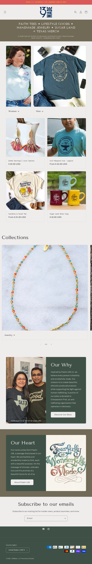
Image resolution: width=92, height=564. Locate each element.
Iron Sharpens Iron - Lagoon (61, 161)
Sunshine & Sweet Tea (17, 214)
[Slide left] (40, 344)
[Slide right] (51, 344)
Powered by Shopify (27, 558)
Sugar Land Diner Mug (59, 214)
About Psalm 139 (22, 482)
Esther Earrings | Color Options (21, 161)
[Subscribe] (64, 518)
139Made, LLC (16, 558)
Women (13, 111)
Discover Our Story (63, 415)
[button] (5, 12)
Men (38, 111)
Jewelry (8, 335)
